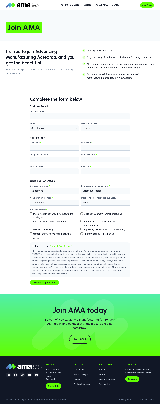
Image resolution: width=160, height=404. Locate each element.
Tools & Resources (83, 384)
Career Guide (80, 369)
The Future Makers (69, 5)
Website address (90, 123)
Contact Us (53, 386)
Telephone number (39, 154)
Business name (38, 111)
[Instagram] (8, 374)
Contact (116, 5)
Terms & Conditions (60, 246)
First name (35, 142)
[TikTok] (22, 374)
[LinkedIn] (36, 374)
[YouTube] (29, 374)
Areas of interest (38, 209)
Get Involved (105, 384)
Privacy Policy (126, 399)
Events (77, 379)
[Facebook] (15, 374)
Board (102, 374)
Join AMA (147, 5)
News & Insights (81, 374)
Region (34, 123)
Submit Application (44, 282)
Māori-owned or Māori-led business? (98, 198)
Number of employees (41, 198)
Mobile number (89, 154)
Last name (86, 142)
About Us (103, 369)
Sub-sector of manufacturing (95, 186)
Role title (86, 166)
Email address (37, 166)
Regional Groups (107, 379)
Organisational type (40, 186)
